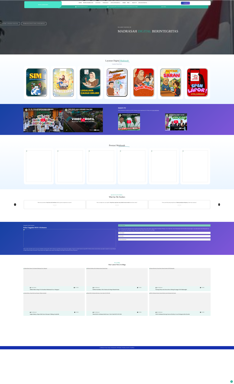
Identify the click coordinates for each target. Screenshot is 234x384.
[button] (15, 204)
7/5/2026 (139, 287)
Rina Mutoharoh (96, 287)
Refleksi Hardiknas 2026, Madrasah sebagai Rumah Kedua (106, 289)
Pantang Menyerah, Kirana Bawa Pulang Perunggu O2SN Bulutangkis (171, 289)
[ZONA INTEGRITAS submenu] (120, 2)
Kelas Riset (122, 236)
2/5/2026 (202, 312)
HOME (80, 2)
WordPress (132, 347)
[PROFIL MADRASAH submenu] (94, 2)
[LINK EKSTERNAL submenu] (148, 2)
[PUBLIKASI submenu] (109, 2)
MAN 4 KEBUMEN (43, 4)
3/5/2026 (202, 287)
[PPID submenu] (130, 2)
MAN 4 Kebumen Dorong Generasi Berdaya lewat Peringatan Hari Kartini (173, 314)
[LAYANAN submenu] (101, 2)
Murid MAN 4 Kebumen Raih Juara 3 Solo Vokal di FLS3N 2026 (107, 314)
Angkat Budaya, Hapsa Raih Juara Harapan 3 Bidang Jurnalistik (44, 314)
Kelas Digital (122, 232)
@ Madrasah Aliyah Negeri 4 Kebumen (107, 347)
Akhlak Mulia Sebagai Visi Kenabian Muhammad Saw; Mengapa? (44, 289)
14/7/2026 (76, 287)
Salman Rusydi (33, 287)
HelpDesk (185, 3)
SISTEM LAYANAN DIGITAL (10, 23)
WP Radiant (119, 347)
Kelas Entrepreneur (123, 239)
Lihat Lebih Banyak (155, 110)
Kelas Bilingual (122, 225)
